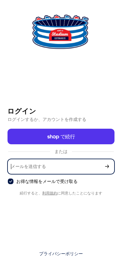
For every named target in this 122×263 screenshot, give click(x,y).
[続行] (107, 166)
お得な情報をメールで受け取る (47, 181)
